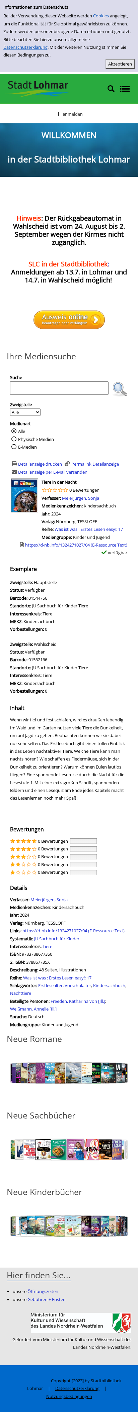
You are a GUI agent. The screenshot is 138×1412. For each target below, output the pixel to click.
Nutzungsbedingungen (69, 1396)
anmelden (73, 114)
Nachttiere (20, 993)
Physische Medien (36, 439)
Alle (21, 431)
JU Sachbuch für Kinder (56, 939)
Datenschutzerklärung (25, 47)
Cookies (101, 16)
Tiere (47, 946)
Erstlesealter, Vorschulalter (64, 985)
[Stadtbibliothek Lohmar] (37, 88)
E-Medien (27, 447)
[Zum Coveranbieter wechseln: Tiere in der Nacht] (24, 495)
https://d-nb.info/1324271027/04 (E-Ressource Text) (73, 931)
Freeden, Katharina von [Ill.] (78, 1001)
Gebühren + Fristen (46, 1299)
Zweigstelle (21, 404)
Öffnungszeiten (42, 1291)
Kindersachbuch (109, 985)
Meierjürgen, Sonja (80, 498)
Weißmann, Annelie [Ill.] (33, 1009)
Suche (16, 377)
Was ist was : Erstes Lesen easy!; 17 (89, 529)
